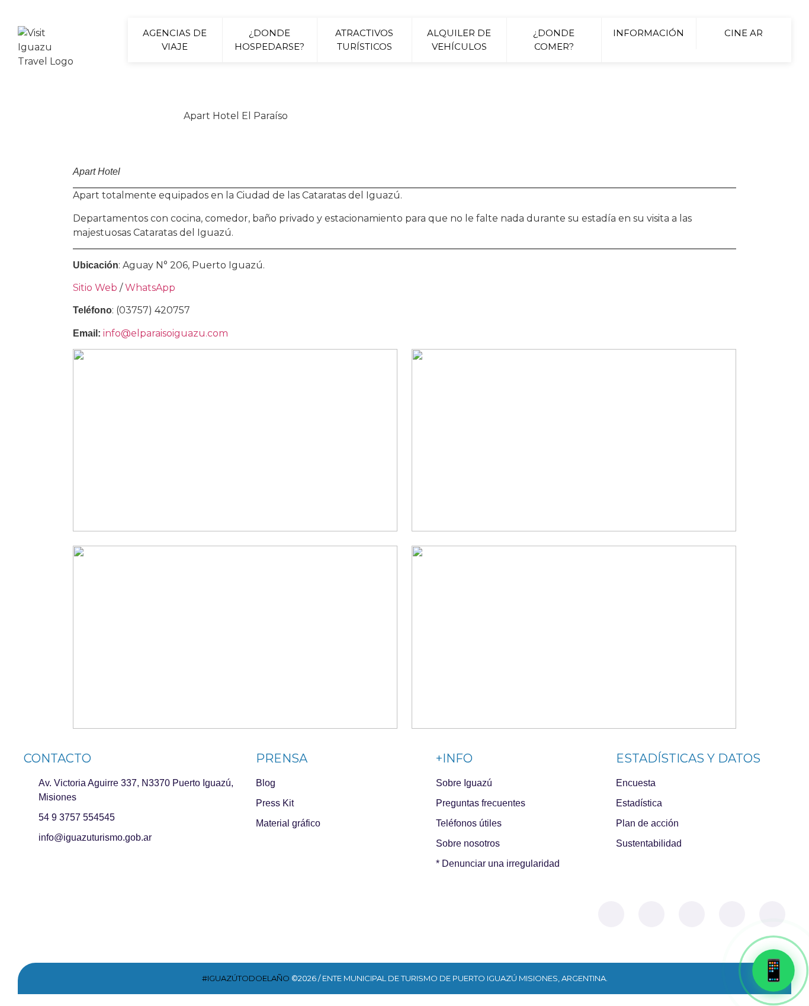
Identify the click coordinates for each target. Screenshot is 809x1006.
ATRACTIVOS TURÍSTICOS (364, 39)
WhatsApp (150, 287)
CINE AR (743, 33)
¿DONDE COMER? (553, 39)
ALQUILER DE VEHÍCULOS (459, 39)
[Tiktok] (732, 914)
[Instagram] (651, 914)
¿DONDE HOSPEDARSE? (269, 39)
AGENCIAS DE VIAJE (175, 39)
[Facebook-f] (611, 914)
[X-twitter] (692, 914)
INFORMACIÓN (648, 33)
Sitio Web (95, 287)
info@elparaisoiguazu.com (164, 333)
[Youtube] (772, 914)
